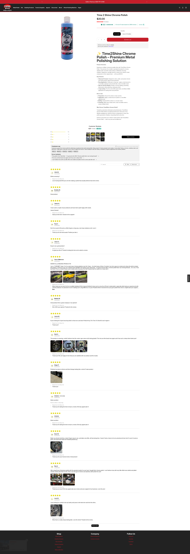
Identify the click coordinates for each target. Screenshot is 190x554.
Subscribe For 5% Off (95, 298)
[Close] (113, 250)
